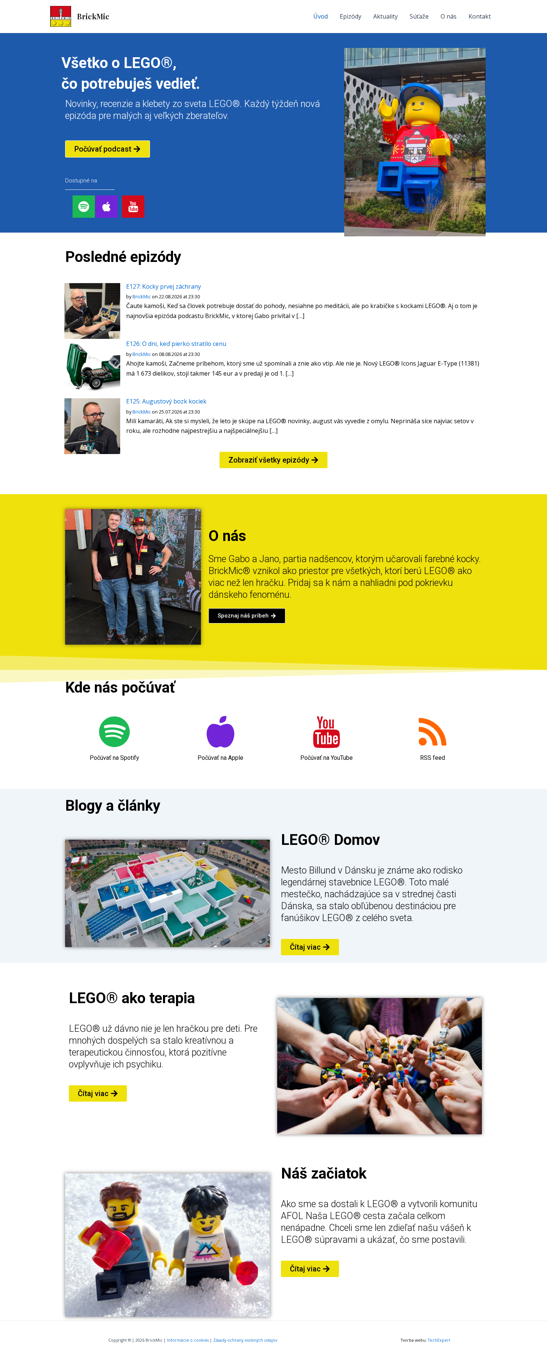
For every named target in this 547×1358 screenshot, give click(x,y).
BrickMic (93, 16)
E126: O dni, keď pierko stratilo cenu (176, 344)
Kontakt (479, 16)
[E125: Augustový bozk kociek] (92, 425)
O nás (449, 16)
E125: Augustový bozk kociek (166, 401)
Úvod (320, 16)
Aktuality (385, 16)
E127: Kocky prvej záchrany (163, 286)
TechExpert (439, 1340)
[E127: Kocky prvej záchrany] (92, 311)
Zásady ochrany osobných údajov (245, 1340)
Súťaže (419, 16)
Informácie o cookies (188, 1340)
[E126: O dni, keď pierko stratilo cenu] (92, 368)
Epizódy (350, 16)
